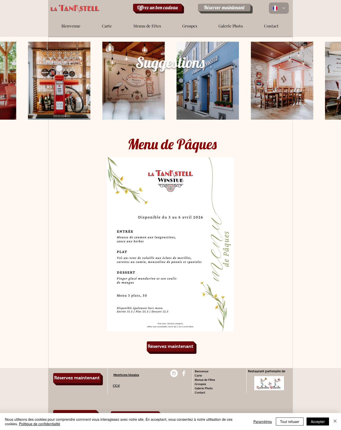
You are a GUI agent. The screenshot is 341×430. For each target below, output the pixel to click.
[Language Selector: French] (279, 8)
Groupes (200, 384)
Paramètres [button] (262, 421)
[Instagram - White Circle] (174, 373)
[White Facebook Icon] (183, 373)
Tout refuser (289, 421)
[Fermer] (335, 421)
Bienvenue (201, 371)
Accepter (318, 421)
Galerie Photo (204, 388)
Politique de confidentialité (39, 423)
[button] (107, 24)
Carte (198, 375)
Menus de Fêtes (205, 379)
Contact (200, 392)
